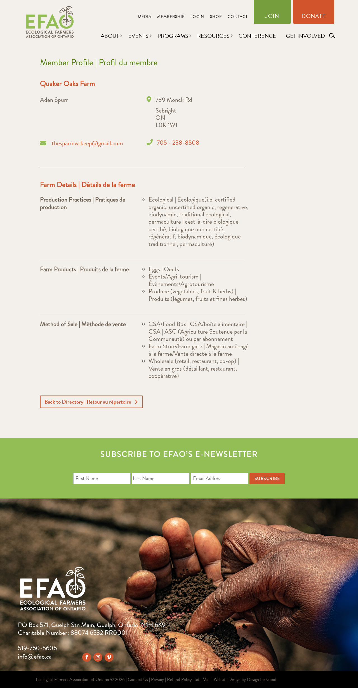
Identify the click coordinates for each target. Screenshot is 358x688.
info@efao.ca (35, 656)
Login (197, 17)
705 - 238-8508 (178, 142)
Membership (171, 17)
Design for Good (261, 679)
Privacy (157, 679)
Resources (213, 36)
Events (138, 36)
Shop (216, 17)
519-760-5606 (37, 648)
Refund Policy (179, 679)
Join (272, 17)
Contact (238, 17)
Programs (172, 36)
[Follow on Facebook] (86, 657)
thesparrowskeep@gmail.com (87, 143)
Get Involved (305, 36)
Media (144, 17)
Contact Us (138, 679)
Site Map (203, 679)
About (110, 36)
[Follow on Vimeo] (109, 657)
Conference (257, 36)
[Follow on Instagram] (97, 657)
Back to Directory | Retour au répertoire (87, 402)
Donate (314, 17)
